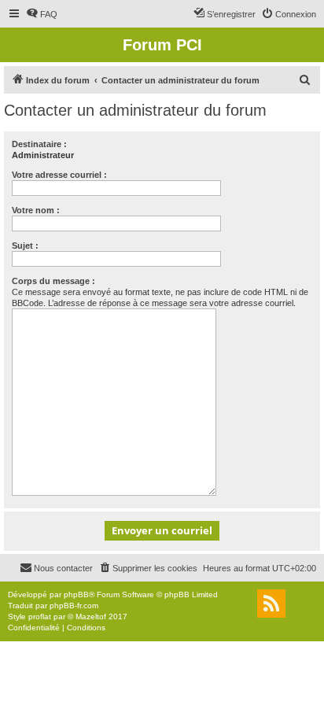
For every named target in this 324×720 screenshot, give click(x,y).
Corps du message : (53, 281)
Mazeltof (90, 616)
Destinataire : (39, 144)
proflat (39, 616)
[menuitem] (41, 14)
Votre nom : (36, 210)
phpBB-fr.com (74, 605)
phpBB (76, 594)
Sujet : (25, 245)
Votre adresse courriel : (59, 174)
